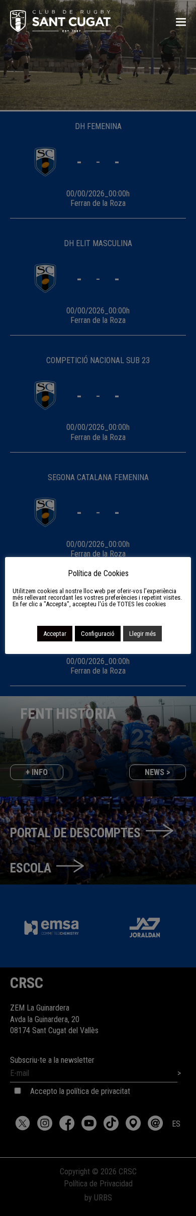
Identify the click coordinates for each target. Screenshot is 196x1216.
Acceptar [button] (54, 633)
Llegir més (142, 633)
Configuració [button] (98, 633)
